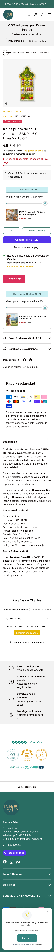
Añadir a (12, 278)
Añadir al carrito (36, 230)
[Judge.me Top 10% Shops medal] (41, 755)
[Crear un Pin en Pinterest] (30, 360)
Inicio (5, 50)
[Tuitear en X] (18, 360)
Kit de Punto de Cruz (13, 111)
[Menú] (49, 14)
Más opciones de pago (27, 247)
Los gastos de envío (33, 150)
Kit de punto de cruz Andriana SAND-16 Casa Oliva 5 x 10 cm (26, 53)
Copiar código (39, 41)
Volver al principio (27, 786)
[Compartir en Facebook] (24, 360)
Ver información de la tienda (21, 266)
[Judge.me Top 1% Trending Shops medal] (27, 755)
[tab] (10, 441)
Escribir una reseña (27, 632)
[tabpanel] (27, 512)
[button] (42, 14)
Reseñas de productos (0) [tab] (17, 609)
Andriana (7, 116)
